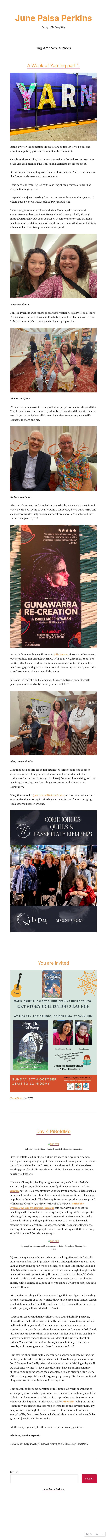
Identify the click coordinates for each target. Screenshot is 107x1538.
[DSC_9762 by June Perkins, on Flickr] (53, 1241)
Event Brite (17, 1098)
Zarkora (14, 1191)
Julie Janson (60, 654)
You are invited (53, 963)
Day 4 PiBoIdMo (54, 1131)
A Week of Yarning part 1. (53, 65)
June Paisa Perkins (53, 18)
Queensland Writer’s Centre (48, 795)
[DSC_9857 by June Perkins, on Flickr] (53, 1144)
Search (14, 1472)
